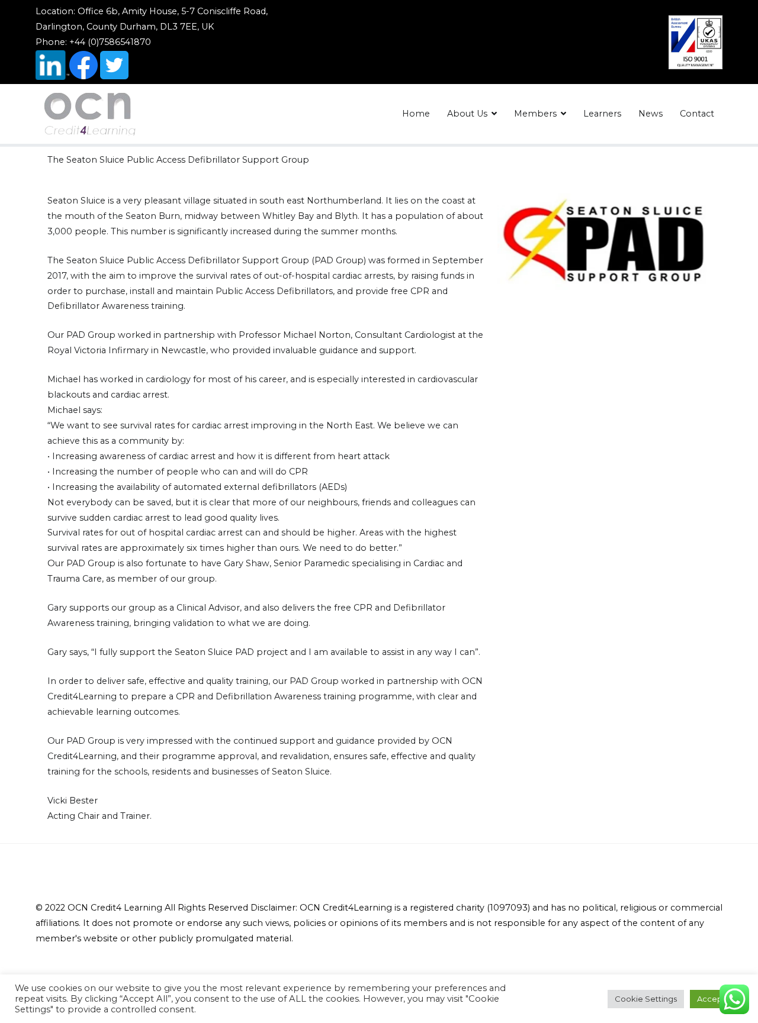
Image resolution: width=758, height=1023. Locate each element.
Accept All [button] (716, 998)
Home (416, 113)
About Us (467, 113)
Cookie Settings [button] (646, 998)
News (650, 113)
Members (535, 113)
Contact (697, 113)
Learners (602, 113)
